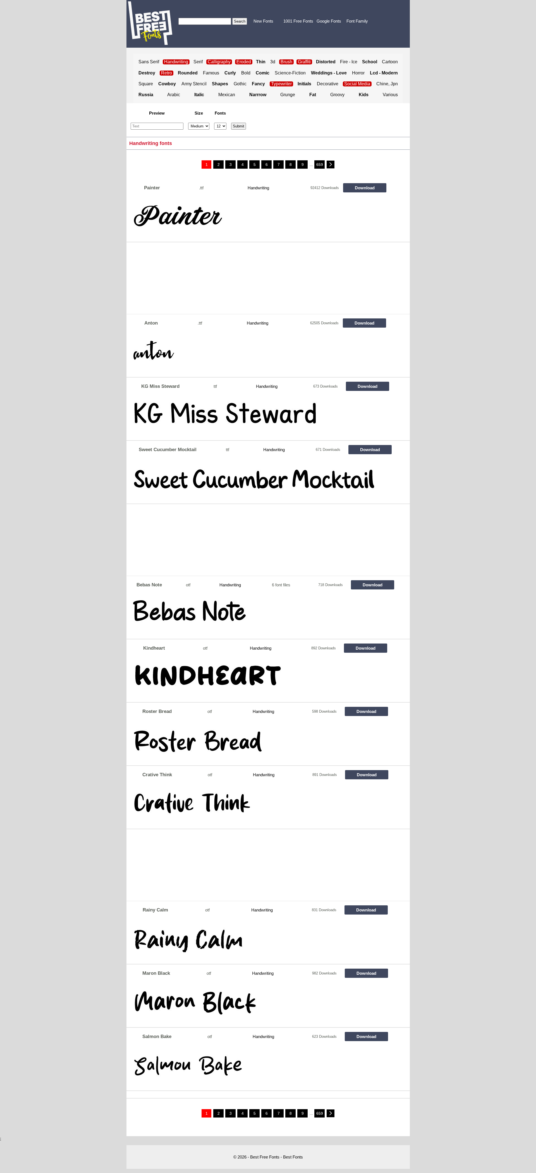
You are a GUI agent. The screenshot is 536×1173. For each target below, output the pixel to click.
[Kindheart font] (259, 679)
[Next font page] (330, 164)
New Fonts (263, 21)
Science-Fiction (290, 73)
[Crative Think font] (259, 805)
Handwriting (258, 187)
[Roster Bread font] (259, 742)
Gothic (240, 83)
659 (319, 164)
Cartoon (390, 61)
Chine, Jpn (387, 83)
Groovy (337, 94)
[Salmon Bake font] (259, 1067)
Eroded (243, 61)
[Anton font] (259, 354)
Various (390, 94)
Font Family (357, 21)
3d (272, 61)
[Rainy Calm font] (259, 941)
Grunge (287, 94)
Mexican (226, 94)
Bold (245, 73)
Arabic (173, 94)
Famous (211, 73)
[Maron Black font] (259, 1004)
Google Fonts (329, 21)
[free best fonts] (150, 23)
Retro (166, 73)
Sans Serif (148, 61)
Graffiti (304, 61)
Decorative (327, 83)
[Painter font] (259, 219)
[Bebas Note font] (259, 616)
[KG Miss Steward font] (259, 417)
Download (365, 187)
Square (145, 83)
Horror (358, 73)
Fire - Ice (348, 61)
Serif (198, 61)
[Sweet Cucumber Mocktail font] (259, 480)
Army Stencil (194, 83)
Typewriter (281, 83)
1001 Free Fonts (298, 21)
